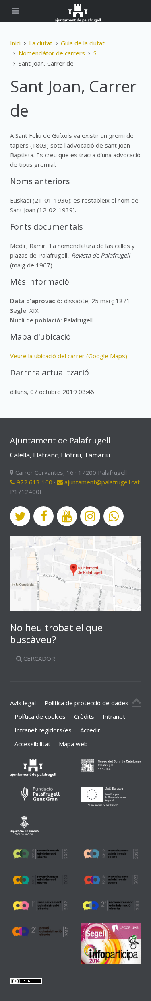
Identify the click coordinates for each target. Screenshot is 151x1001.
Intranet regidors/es (43, 730)
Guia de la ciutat (83, 43)
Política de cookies (40, 716)
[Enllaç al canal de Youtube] (67, 516)
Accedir (90, 730)
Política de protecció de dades (86, 703)
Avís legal (23, 703)
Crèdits (84, 716)
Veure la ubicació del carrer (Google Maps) (68, 356)
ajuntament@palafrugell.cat (101, 482)
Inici (15, 43)
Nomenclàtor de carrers (52, 53)
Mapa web (73, 744)
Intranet (114, 716)
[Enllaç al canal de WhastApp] (113, 516)
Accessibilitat (32, 744)
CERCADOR (38, 658)
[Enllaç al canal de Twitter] (20, 516)
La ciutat (40, 43)
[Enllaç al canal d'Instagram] (90, 516)
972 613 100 (33, 482)
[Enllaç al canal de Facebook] (43, 516)
